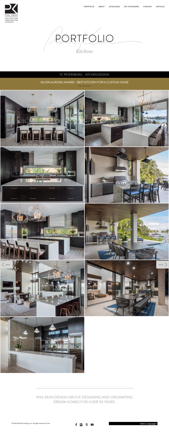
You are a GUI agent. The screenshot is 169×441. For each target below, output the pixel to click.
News (48, 423)
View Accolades (84, 86)
